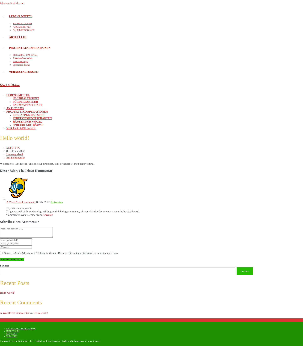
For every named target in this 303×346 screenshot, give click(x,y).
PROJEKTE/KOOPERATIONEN (27, 111)
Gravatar (47, 214)
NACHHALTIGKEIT (26, 98)
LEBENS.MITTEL (18, 95)
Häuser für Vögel (27, 121)
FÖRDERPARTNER (25, 101)
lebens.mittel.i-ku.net (12, 3)
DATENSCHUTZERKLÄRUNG (21, 329)
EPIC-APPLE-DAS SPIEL (29, 115)
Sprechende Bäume (28, 124)
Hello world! (7, 292)
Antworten (57, 202)
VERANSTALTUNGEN (21, 128)
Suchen (4, 265)
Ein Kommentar (15, 157)
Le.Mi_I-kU (13, 147)
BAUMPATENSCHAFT (27, 105)
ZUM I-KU (11, 336)
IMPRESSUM (12, 331)
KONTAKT (11, 334)
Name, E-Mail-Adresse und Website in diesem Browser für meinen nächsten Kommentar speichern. (61, 253)
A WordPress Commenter (21, 202)
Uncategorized (14, 154)
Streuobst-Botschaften (32, 118)
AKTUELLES (15, 108)
